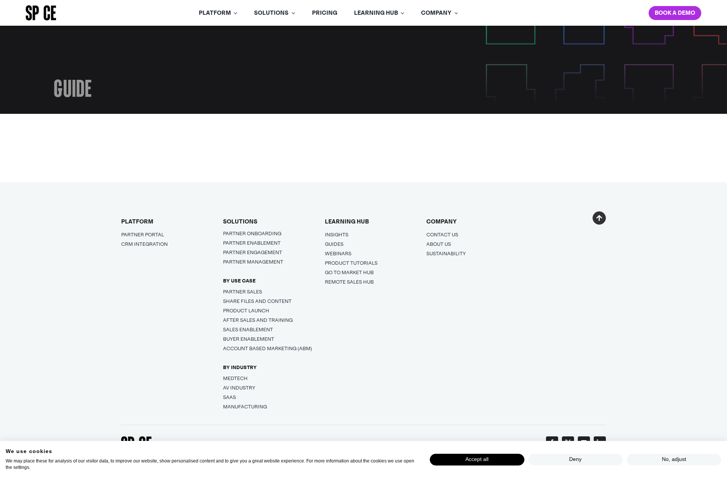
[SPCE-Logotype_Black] (41, 8)
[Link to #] (599, 218)
